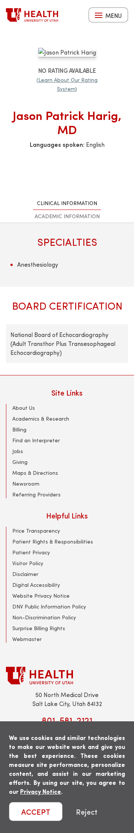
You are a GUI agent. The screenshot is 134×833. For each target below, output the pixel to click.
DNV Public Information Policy (49, 606)
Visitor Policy (27, 563)
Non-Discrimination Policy (44, 617)
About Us (23, 407)
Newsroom (25, 483)
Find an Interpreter (36, 440)
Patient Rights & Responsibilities (52, 541)
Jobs (17, 451)
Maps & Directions (35, 472)
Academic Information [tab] (67, 216)
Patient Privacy (31, 552)
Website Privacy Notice (41, 595)
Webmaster (27, 638)
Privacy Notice (40, 791)
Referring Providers (36, 494)
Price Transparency (36, 530)
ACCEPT (35, 811)
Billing (19, 429)
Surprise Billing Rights (38, 628)
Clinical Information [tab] (67, 203)
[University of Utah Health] (32, 15)
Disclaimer (25, 573)
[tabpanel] (67, 299)
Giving (20, 461)
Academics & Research (40, 418)
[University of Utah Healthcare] (67, 675)
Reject (87, 811)
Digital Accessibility (36, 584)
